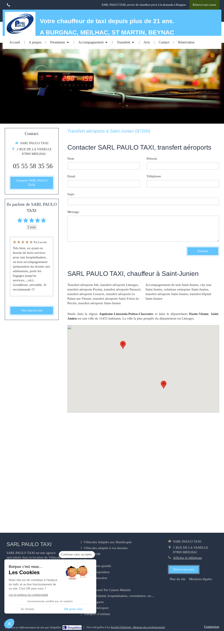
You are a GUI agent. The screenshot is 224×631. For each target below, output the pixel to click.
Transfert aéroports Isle (83, 285)
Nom (70, 158)
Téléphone (154, 176)
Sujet (70, 194)
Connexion (211, 626)
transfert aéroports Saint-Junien (99, 303)
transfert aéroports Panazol (122, 289)
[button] (9, 623)
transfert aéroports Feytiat (84, 289)
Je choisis (27, 609)
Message (73, 212)
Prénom (152, 158)
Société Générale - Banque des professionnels (138, 627)
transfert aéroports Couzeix (85, 294)
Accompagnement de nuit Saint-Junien (171, 285)
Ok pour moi (73, 609)
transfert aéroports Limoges (119, 285)
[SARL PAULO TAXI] (20, 34)
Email (71, 176)
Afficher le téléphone (187, 558)
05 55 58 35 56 (33, 165)
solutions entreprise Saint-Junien (186, 289)
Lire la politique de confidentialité (28, 594)
